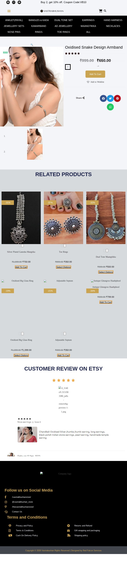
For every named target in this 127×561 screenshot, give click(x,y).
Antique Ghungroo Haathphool (105, 287)
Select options (63, 267)
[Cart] (100, 11)
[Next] (22, 245)
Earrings (88, 20)
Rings (38, 32)
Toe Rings (63, 32)
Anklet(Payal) (14, 20)
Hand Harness (113, 20)
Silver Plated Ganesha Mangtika (21, 252)
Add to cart (95, 74)
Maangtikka (88, 26)
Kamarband (38, 26)
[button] (8, 11)
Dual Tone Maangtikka (106, 257)
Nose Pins (14, 32)
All (88, 32)
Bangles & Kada (39, 20)
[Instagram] (13, 2)
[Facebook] (8, 2)
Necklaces (113, 26)
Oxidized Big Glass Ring (21, 340)
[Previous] (20, 245)
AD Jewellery (63, 26)
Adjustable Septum (63, 340)
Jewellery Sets (14, 26)
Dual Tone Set (63, 20)
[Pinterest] (19, 2)
